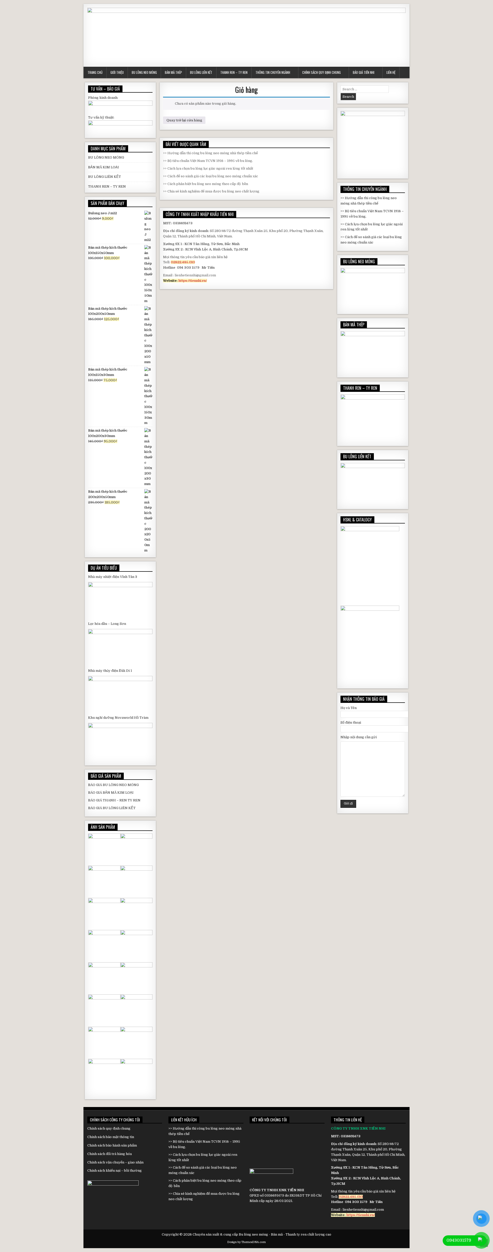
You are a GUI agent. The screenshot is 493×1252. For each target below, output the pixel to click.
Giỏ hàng (246, 89)
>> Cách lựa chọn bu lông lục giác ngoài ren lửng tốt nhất (208, 168)
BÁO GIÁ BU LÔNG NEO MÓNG (113, 785)
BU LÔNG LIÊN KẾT (104, 177)
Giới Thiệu (117, 72)
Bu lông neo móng (144, 72)
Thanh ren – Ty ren (234, 72)
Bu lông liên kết (201, 72)
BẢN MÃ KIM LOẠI (103, 167)
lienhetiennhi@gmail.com (195, 275)
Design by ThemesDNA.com (246, 1242)
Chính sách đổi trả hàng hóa (109, 1154)
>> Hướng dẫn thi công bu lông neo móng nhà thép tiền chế (210, 153)
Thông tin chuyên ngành (272, 72)
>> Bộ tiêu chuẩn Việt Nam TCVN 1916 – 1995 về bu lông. (208, 161)
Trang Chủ (95, 72)
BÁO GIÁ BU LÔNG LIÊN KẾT (112, 808)
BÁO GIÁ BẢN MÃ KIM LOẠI (111, 792)
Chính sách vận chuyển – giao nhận (115, 1162)
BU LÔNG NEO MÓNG (106, 157)
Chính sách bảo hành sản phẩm (112, 1145)
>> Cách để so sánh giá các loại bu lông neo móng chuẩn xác (210, 176)
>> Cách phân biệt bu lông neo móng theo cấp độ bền (205, 184)
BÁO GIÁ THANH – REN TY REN (114, 800)
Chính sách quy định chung (321, 72)
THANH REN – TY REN (107, 186)
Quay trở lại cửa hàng (184, 120)
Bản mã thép (173, 72)
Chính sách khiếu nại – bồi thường (114, 1170)
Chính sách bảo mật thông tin (111, 1137)
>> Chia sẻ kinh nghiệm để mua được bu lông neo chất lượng (211, 191)
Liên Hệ (390, 72)
